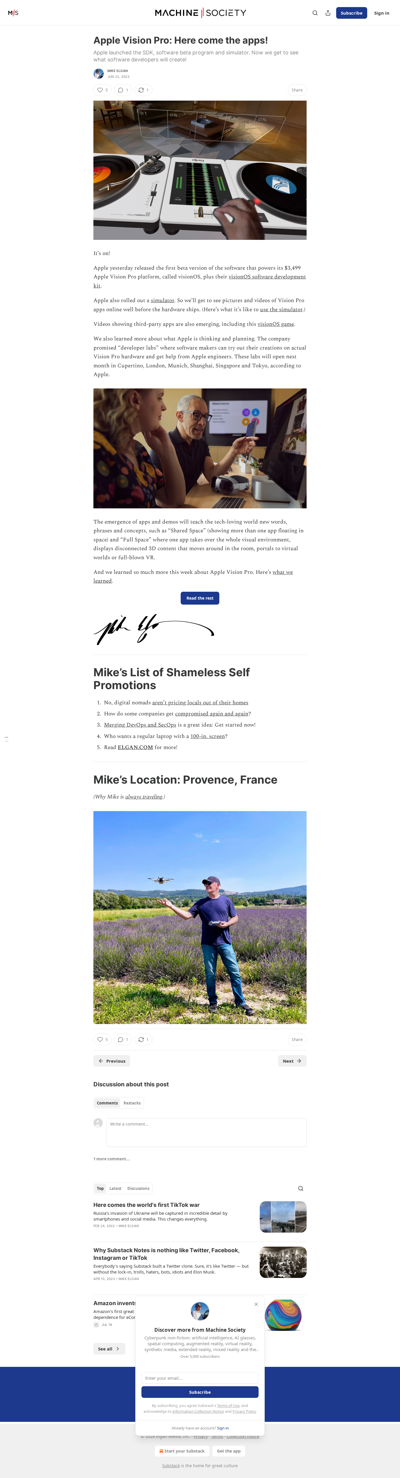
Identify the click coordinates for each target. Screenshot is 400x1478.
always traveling (143, 797)
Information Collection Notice (198, 1411)
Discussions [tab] (138, 1188)
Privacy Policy (244, 1411)
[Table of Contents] (6, 739)
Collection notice (243, 1436)
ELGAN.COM (135, 747)
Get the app (229, 1451)
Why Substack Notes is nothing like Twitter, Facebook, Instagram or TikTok (166, 1254)
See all (105, 1349)
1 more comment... (111, 1159)
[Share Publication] (328, 13)
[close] (256, 1304)
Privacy (201, 1436)
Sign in (381, 13)
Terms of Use (228, 1405)
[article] (200, 1219)
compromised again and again (211, 714)
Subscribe (352, 13)
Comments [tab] (107, 1103)
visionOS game (276, 324)
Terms (217, 1436)
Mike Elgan (117, 71)
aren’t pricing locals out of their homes (200, 702)
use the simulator (281, 309)
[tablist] (118, 1103)
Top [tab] (100, 1188)
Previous (115, 1061)
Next (288, 1061)
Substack (171, 1465)
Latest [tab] (116, 1188)
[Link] (85, 678)
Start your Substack (185, 1451)
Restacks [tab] (132, 1103)
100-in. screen (207, 736)
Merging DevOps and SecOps (140, 725)
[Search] (315, 13)
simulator (162, 300)
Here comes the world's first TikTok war (146, 1205)
